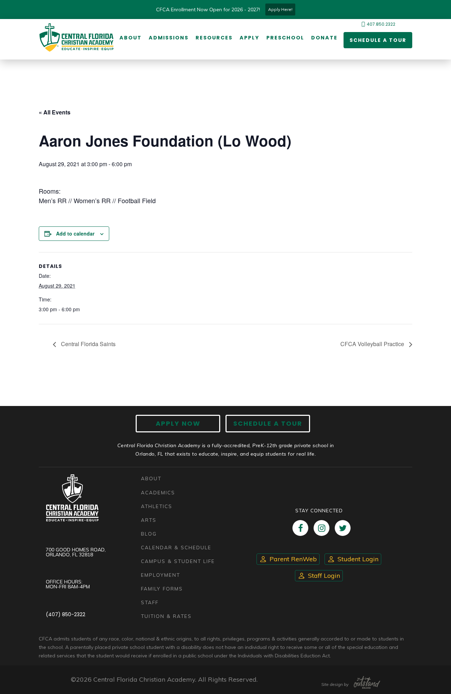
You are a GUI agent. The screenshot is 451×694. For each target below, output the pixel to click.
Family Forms (162, 589)
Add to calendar (75, 233)
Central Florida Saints (88, 344)
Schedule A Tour (267, 423)
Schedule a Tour (378, 40)
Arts (148, 520)
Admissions (169, 37)
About (130, 37)
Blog (149, 534)
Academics (158, 492)
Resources (214, 37)
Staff (150, 602)
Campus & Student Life (178, 561)
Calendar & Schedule (176, 547)
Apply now (178, 423)
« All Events (54, 112)
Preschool (285, 37)
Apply (249, 37)
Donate (324, 37)
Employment (160, 575)
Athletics (156, 506)
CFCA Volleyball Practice (373, 344)
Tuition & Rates (166, 616)
